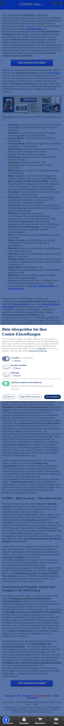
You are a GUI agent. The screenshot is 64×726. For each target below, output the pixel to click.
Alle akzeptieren (52, 397)
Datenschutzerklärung (38, 351)
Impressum (41, 349)
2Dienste (16, 361)
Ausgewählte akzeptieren (29, 397)
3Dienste (16, 376)
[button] (6, 720)
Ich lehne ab (9, 397)
